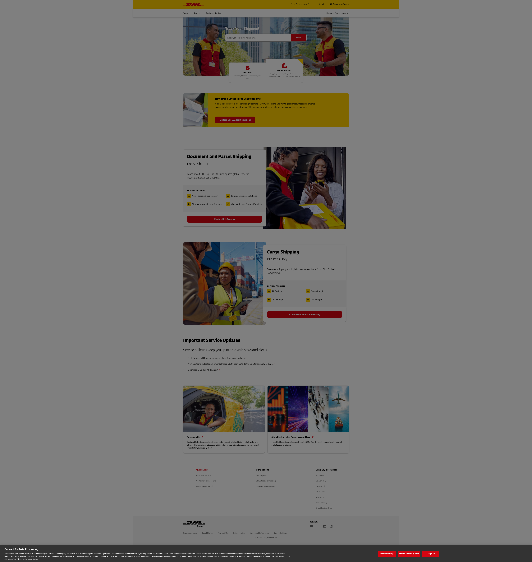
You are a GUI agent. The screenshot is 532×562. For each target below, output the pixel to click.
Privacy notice (21, 559)
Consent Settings (387, 554)
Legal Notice (33, 559)
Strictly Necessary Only (409, 554)
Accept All (430, 554)
